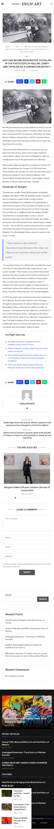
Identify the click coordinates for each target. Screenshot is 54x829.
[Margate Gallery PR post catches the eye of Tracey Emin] (27, 468)
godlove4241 (27, 403)
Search (8, 595)
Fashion (33, 823)
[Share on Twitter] (32, 81)
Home (8, 47)
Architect (43, 823)
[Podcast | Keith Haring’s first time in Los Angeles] (7, 820)
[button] (6, 475)
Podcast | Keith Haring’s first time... (21, 820)
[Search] (51, 4)
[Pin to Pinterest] (38, 81)
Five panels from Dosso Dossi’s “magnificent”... (21, 807)
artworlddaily (48, 819)
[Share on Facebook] (26, 81)
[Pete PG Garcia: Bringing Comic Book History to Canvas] (27, 712)
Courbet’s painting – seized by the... (21, 793)
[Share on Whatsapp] (44, 81)
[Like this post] (21, 81)
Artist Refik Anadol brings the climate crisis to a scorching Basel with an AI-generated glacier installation (27, 358)
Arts (17, 47)
